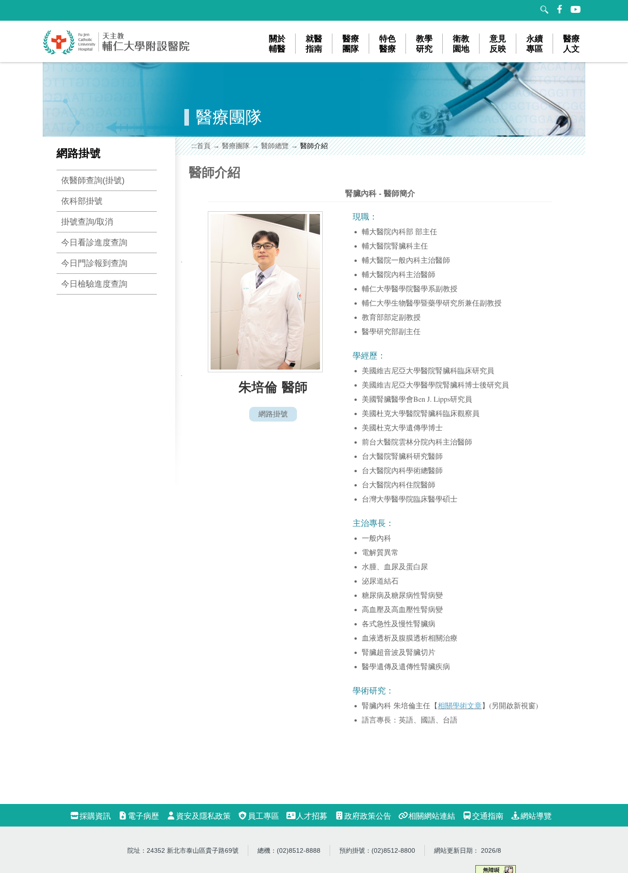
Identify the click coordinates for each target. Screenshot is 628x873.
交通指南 (487, 816)
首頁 (204, 146)
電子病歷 (143, 816)
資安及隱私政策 (203, 816)
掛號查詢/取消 (87, 221)
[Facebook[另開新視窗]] (560, 9)
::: (194, 146)
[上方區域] (52, 10)
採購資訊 (95, 816)
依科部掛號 (82, 201)
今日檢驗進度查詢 (94, 284)
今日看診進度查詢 (94, 242)
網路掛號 (273, 414)
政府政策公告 (367, 816)
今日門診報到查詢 (94, 263)
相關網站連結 (431, 816)
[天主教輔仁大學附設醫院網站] (116, 53)
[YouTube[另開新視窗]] (576, 9)
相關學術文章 (460, 705)
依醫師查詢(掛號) (93, 180)
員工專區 (263, 816)
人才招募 (311, 816)
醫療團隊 (236, 146)
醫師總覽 (275, 146)
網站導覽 (536, 816)
